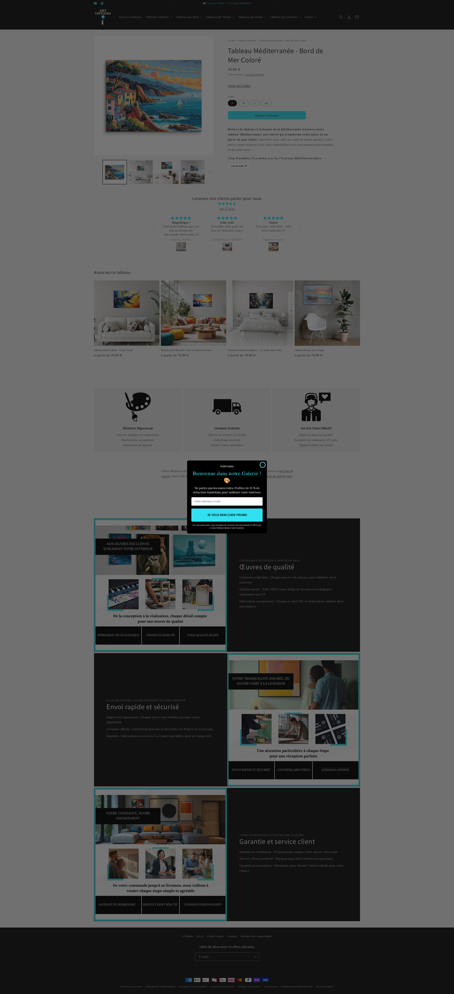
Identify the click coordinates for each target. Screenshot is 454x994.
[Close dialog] (262, 464)
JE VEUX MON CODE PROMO (227, 514)
